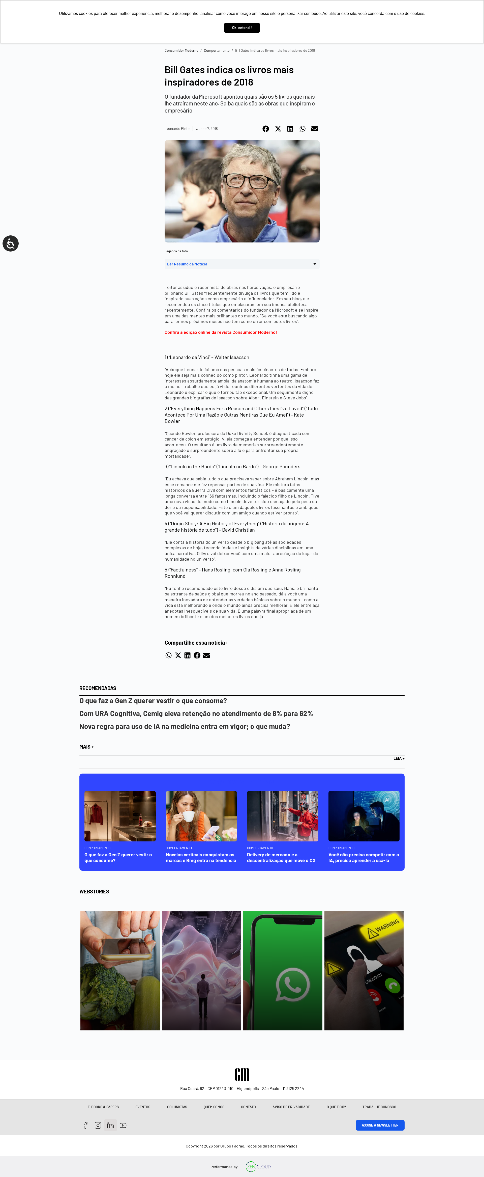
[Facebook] (85, 1125)
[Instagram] (98, 1125)
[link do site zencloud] (258, 1166)
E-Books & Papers (103, 1107)
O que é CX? (336, 1107)
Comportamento (217, 50)
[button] (266, 128)
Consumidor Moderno (181, 50)
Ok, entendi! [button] (242, 27)
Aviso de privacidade (291, 1107)
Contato (248, 1107)
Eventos (142, 1107)
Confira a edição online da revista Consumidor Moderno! (221, 332)
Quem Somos (214, 1107)
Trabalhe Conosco (379, 1107)
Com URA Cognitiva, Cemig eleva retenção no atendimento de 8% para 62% (196, 713)
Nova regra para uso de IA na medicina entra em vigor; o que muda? (184, 726)
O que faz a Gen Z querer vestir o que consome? (153, 700)
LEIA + (399, 758)
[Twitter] (110, 1125)
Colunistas (177, 1107)
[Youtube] (123, 1125)
